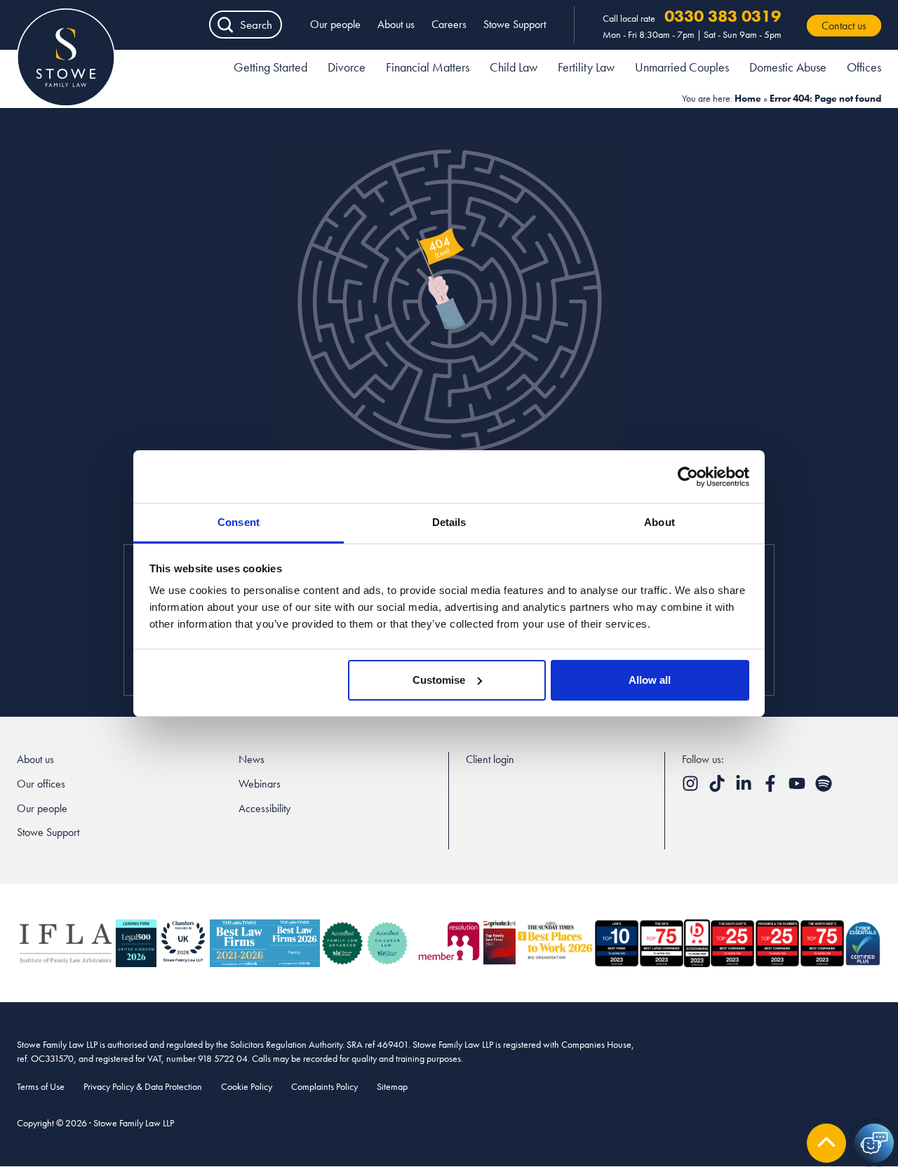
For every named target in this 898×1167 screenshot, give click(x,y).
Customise (439, 680)
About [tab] (659, 522)
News (251, 759)
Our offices (41, 783)
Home (748, 98)
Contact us (844, 25)
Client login (490, 759)
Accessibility (264, 808)
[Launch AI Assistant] (874, 1143)
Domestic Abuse (787, 67)
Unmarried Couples (682, 67)
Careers (449, 24)
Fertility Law (586, 67)
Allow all (650, 680)
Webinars (260, 783)
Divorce (347, 67)
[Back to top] (826, 1143)
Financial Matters (427, 67)
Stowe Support (514, 24)
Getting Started (270, 67)
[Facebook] (772, 788)
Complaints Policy (324, 1086)
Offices (864, 67)
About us (396, 24)
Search (256, 24)
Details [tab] (449, 522)
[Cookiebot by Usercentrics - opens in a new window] (687, 476)
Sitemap (392, 1086)
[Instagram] (692, 788)
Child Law (513, 67)
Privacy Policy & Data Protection (142, 1086)
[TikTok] (718, 788)
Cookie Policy (246, 1086)
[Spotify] (823, 788)
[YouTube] (798, 788)
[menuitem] (270, 69)
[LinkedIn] (745, 788)
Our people (335, 24)
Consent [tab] (238, 522)
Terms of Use (41, 1086)
